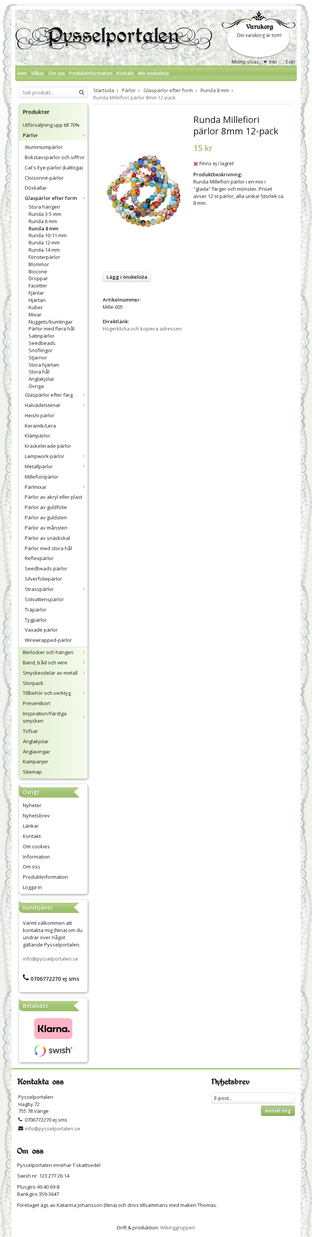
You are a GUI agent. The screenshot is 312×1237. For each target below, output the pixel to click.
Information (36, 856)
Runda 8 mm (43, 228)
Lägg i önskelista (127, 276)
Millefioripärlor (42, 476)
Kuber (36, 307)
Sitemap (32, 771)
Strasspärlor (39, 589)
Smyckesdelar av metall (50, 672)
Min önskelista (153, 73)
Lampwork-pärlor (44, 456)
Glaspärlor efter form (51, 198)
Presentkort (36, 703)
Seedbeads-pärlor (46, 568)
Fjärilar (36, 292)
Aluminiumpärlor (44, 147)
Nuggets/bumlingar (51, 321)
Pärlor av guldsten (46, 517)
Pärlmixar (36, 487)
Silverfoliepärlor (43, 578)
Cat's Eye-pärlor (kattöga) (54, 167)
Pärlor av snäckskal (47, 538)
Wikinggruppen (177, 1227)
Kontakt (125, 73)
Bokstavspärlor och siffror (55, 157)
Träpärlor (35, 609)
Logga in (32, 887)
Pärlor (30, 135)
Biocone (38, 271)
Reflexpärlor (39, 558)
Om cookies (36, 846)
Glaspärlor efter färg (49, 394)
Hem (22, 73)
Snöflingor (41, 350)
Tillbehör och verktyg (47, 693)
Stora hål (39, 371)
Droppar (38, 278)
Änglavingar (36, 751)
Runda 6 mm (43, 221)
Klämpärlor (37, 435)
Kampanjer (35, 761)
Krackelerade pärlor (48, 445)
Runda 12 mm (44, 242)
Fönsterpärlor (44, 257)
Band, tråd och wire (45, 662)
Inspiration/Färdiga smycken (45, 717)
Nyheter (32, 805)
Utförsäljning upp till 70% (51, 124)
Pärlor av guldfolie (46, 507)
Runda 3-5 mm (45, 214)
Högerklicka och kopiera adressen (142, 328)
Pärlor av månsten (46, 527)
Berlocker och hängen (48, 652)
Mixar (35, 314)
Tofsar (30, 731)
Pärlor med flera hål (52, 328)
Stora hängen (44, 206)
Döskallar (36, 187)
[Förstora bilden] (143, 190)
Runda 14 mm (44, 249)
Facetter (38, 285)
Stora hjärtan (44, 364)
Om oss (56, 73)
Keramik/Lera (40, 425)
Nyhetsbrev (36, 815)
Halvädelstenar (42, 405)
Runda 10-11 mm (48, 235)
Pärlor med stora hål (48, 548)
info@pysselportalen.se (50, 958)
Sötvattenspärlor (44, 599)
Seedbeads (42, 343)
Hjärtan (37, 300)
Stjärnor (38, 357)
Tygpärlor (36, 619)
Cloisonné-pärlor (44, 177)
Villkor (38, 73)
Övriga (36, 386)
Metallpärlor (39, 466)
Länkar (31, 825)
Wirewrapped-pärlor (48, 640)
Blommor (39, 264)
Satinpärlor (41, 335)
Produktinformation (91, 73)
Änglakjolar (41, 378)
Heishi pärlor (39, 415)
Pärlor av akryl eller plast (53, 496)
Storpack (33, 683)
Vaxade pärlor (41, 629)
